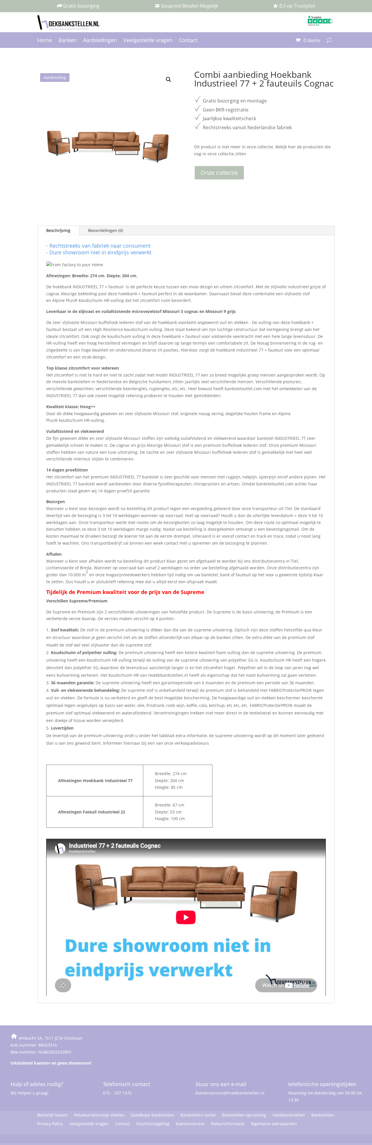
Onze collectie (219, 173)
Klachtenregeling (152, 1124)
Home (44, 41)
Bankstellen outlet (198, 1115)
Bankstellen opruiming (244, 1115)
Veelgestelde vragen (147, 41)
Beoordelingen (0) (105, 230)
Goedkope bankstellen (152, 1115)
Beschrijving (58, 230)
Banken (67, 41)
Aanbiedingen (100, 41)
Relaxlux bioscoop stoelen (99, 1115)
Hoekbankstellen (289, 1115)
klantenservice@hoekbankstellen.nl (230, 1093)
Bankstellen (322, 1115)
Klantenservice (190, 1124)
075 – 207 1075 (117, 1093)
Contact (188, 41)
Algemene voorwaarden (274, 1124)
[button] (168, 79)
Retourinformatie (227, 1124)
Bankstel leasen (52, 1115)
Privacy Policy (50, 1124)
